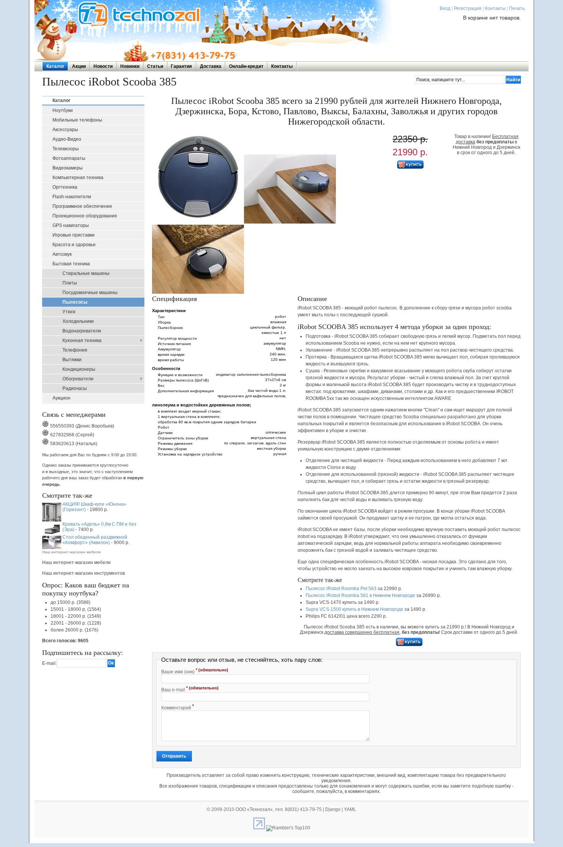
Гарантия (181, 66)
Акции (79, 66)
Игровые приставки (73, 235)
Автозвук (62, 254)
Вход (445, 8)
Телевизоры (65, 148)
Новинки (129, 66)
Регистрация (467, 8)
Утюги (68, 311)
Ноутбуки (62, 110)
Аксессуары (65, 129)
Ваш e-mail (190, 689)
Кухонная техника (81, 340)
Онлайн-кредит (246, 66)
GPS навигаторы (70, 225)
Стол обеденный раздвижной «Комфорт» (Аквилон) (94, 540)
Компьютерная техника (77, 177)
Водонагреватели (81, 331)
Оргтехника (64, 187)
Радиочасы (74, 388)
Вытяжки (72, 359)
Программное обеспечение (82, 206)
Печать (517, 8)
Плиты (69, 283)
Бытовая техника (71, 263)
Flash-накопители (71, 196)
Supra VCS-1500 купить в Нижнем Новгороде (354, 609)
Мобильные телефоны (77, 120)
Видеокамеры (67, 168)
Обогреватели (77, 379)
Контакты (495, 8)
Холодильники (78, 321)
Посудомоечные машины (90, 292)
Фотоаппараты (68, 158)
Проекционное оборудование (84, 216)
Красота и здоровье (74, 244)
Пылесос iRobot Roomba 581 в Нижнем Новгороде (360, 595)
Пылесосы (74, 302)
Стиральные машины (86, 273)
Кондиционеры (78, 369)
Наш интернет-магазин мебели (71, 552)
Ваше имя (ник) (194, 671)
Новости (103, 66)
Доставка (210, 66)
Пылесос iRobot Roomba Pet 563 (341, 588)
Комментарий (177, 707)
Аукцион (61, 398)
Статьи (155, 66)
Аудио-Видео (66, 139)
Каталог (55, 66)
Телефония (74, 350)
